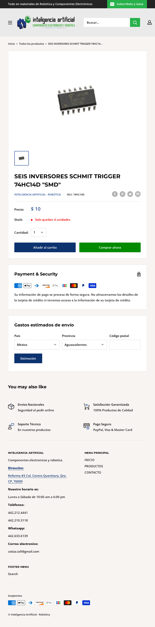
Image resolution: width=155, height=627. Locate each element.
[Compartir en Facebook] (115, 194)
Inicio (11, 43)
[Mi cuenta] (150, 22)
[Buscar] (135, 22)
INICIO (89, 460)
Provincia (68, 336)
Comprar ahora (110, 247)
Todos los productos (31, 43)
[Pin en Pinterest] (122, 194)
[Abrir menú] (10, 22)
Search (13, 574)
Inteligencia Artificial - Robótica (37, 194)
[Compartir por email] (138, 194)
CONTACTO (93, 472)
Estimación (28, 358)
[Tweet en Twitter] (130, 194)
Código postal (119, 336)
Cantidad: (21, 232)
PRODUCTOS (94, 466)
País (17, 336)
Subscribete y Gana (130, 4)
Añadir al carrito (45, 247)
